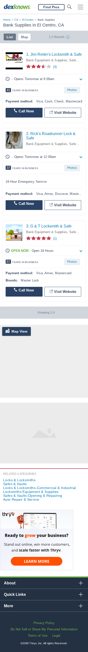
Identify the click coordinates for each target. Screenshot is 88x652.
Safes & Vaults (15, 484)
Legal (56, 635)
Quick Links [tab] (15, 594)
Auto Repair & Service (21, 499)
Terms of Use (37, 635)
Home (7, 19)
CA (16, 19)
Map (24, 37)
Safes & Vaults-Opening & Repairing (32, 496)
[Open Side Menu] (80, 7)
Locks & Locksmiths (19, 480)
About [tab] (9, 583)
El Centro (28, 19)
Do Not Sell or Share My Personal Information (44, 629)
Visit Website (65, 112)
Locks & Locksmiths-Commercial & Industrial (39, 488)
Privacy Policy (44, 623)
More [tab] (8, 606)
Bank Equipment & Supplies (46, 60)
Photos (72, 90)
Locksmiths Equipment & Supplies (30, 492)
